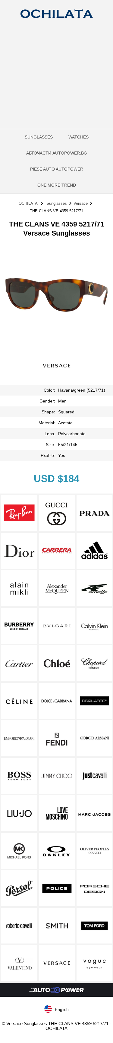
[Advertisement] (56, 85)
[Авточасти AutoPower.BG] (56, 995)
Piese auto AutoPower (56, 169)
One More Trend (56, 185)
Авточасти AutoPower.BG (56, 153)
